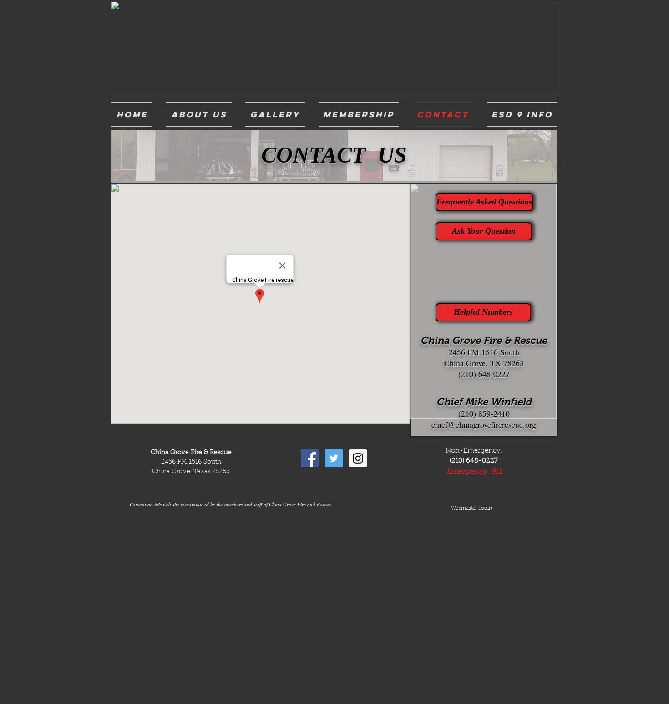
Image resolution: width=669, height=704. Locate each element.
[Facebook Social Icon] (310, 458)
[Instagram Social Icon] (358, 458)
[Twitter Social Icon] (334, 458)
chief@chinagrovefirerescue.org (483, 424)
